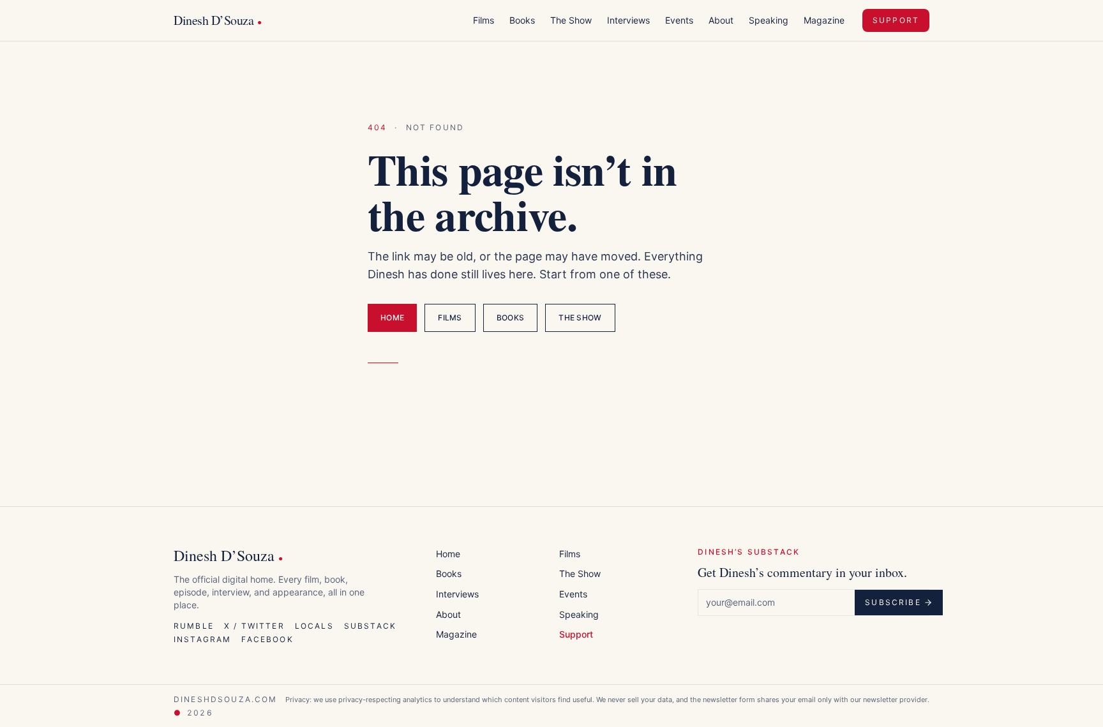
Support (896, 20)
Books (522, 20)
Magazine (824, 20)
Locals (314, 626)
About (721, 20)
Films (483, 20)
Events (679, 20)
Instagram (202, 639)
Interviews (628, 20)
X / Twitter (254, 626)
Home (392, 317)
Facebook (267, 639)
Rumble (194, 626)
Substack (370, 626)
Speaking (768, 20)
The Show (571, 20)
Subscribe (892, 602)
